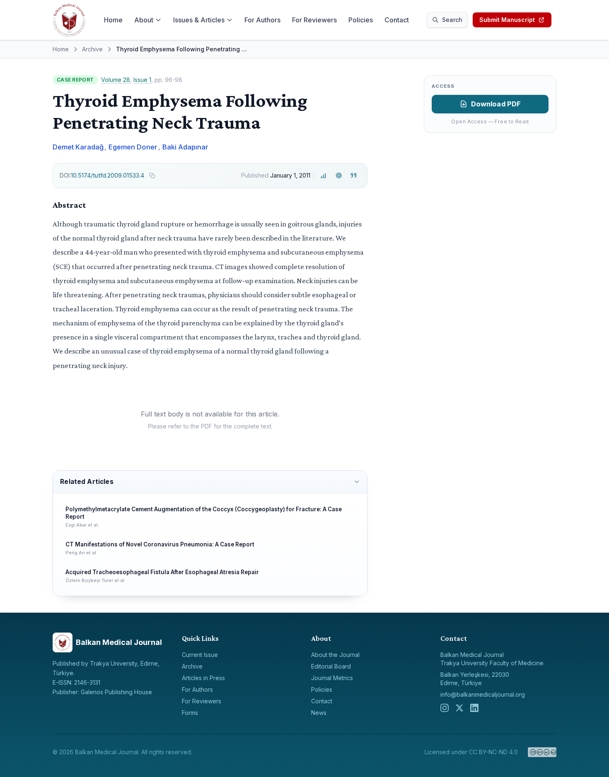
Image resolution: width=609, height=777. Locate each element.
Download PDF (496, 104)
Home (113, 20)
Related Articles (86, 482)
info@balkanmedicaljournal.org (482, 694)
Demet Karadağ (78, 147)
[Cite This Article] (353, 175)
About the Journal (335, 654)
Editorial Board (331, 666)
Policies (360, 20)
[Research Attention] (339, 175)
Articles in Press (203, 677)
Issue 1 (142, 79)
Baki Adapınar (185, 147)
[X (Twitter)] (459, 708)
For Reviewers (314, 20)
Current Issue (200, 654)
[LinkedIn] (474, 708)
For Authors (262, 20)
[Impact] (324, 175)
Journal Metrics (332, 677)
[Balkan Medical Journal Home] (69, 19)
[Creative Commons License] (542, 752)
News (318, 712)
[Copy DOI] (152, 175)
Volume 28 (115, 79)
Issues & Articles (199, 20)
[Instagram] (444, 708)
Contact (396, 20)
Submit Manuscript (507, 19)
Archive (92, 49)
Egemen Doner (133, 147)
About (143, 20)
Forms (190, 712)
